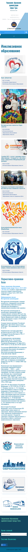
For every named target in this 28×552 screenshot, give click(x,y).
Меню (2, 32)
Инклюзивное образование (16, 84)
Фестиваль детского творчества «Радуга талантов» (11, 126)
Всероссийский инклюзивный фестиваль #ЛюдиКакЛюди (11, 228)
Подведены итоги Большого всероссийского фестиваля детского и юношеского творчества (13, 187)
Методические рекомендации (9, 299)
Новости (12, 134)
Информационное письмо (8, 297)
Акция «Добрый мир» (6, 78)
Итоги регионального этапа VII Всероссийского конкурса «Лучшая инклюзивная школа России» (13, 267)
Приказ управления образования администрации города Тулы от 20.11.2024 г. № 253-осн (13, 287)
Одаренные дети (19, 196)
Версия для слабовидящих (14, 28)
